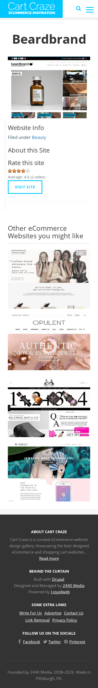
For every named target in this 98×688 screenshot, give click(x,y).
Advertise (52, 613)
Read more (49, 558)
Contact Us (73, 613)
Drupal (58, 579)
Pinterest (77, 641)
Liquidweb (60, 591)
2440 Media (73, 585)
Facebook (31, 641)
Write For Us (30, 613)
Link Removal (37, 620)
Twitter (54, 641)
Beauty (39, 137)
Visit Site (25, 186)
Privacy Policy (64, 620)
